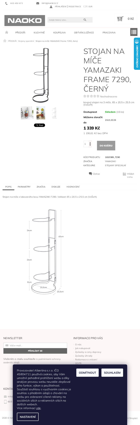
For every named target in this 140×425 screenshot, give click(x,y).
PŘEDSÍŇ (20, 32)
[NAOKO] (24, 20)
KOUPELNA (59, 32)
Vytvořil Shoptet (129, 418)
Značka (41, 186)
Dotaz (96, 173)
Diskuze (56, 186)
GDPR (78, 363)
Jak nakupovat (82, 348)
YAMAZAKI (110, 161)
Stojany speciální (115, 165)
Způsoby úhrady (83, 355)
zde (38, 408)
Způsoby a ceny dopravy (88, 352)
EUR (91, 6)
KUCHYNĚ (39, 32)
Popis (8, 186)
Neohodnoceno (108, 96)
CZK (85, 6)
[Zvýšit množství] (90, 142)
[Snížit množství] (90, 145)
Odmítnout (87, 372)
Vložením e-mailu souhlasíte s (32, 360)
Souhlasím (112, 372)
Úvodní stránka (7, 32)
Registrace (75, 6)
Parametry (24, 186)
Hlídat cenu (130, 175)
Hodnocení (73, 186)
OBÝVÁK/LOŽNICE (84, 32)
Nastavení (28, 416)
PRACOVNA (109, 32)
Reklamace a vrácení (86, 359)
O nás (78, 344)
